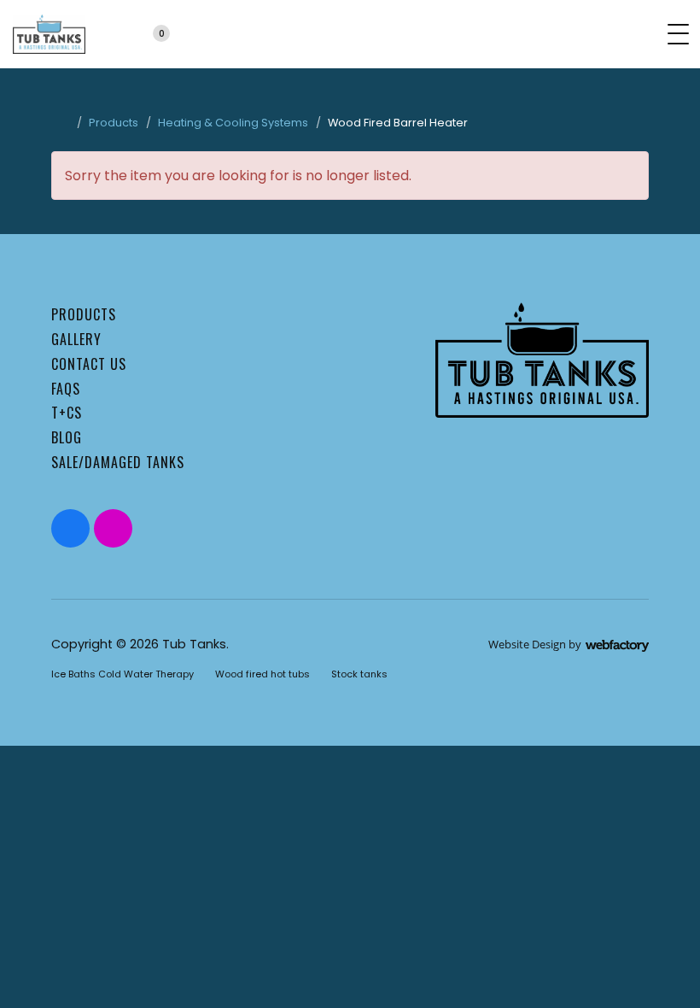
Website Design (527, 644)
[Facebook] (70, 528)
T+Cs (66, 412)
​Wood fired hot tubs (262, 674)
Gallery (76, 339)
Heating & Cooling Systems (233, 122)
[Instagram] (113, 528)
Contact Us (88, 364)
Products (113, 122)
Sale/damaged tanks (117, 462)
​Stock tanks (359, 674)
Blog (66, 437)
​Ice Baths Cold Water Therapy (122, 674)
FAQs (65, 388)
